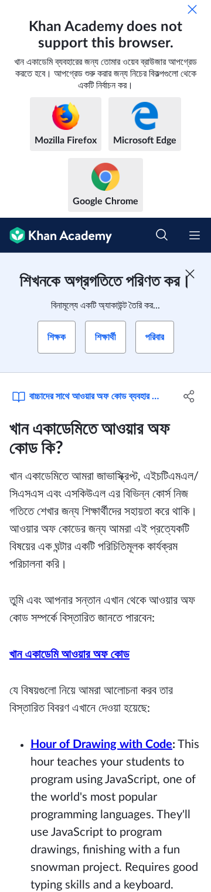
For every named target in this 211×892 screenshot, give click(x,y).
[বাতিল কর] (192, 9)
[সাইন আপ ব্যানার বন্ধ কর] (190, 274)
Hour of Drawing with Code (101, 744)
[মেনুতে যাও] (195, 235)
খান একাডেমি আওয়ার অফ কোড (69, 654)
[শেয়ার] (189, 396)
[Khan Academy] (56, 235)
